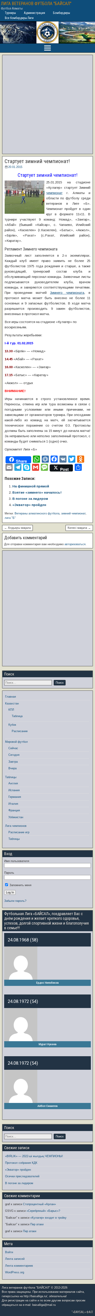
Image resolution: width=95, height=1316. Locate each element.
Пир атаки (37, 1224)
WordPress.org (14, 1272)
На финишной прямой (30, 486)
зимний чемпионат (73, 513)
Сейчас (13, 748)
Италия (13, 803)
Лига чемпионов (16, 825)
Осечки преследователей (22, 1176)
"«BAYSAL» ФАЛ (82, 1312)
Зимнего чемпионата (67, 292)
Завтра (13, 761)
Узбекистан (15, 817)
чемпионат (54, 193)
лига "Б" (10, 517)
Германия (14, 796)
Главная (10, 696)
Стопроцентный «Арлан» (39, 1204)
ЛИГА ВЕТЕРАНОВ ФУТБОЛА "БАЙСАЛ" (36, 3)
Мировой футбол (16, 741)
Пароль (9, 872)
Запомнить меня (20, 885)
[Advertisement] (47, 104)
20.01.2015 (15, 167)
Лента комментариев (19, 1265)
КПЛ (11, 709)
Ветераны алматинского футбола (37, 513)
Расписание (20, 731)
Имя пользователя (16, 861)
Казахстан (12, 703)
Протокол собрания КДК (21, 1162)
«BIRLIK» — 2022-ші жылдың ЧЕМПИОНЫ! (34, 1156)
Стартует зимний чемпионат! (37, 161)
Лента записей (15, 1258)
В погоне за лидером (30, 498)
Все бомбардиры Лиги (19, 18)
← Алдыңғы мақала (17, 527)
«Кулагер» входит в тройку (48, 1217)
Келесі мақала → (79, 527)
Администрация (34, 13)
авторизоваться (75, 544)
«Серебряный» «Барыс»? (43, 1210)
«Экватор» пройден (29, 505)
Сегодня (13, 754)
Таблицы (10, 777)
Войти (9, 1252)
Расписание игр (18, 832)
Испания (14, 790)
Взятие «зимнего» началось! (37, 492)
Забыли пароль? (15, 900)
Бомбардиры (61, 13)
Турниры (10, 13)
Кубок (12, 724)
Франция (14, 810)
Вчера (12, 768)
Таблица (17, 716)
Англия (13, 783)
